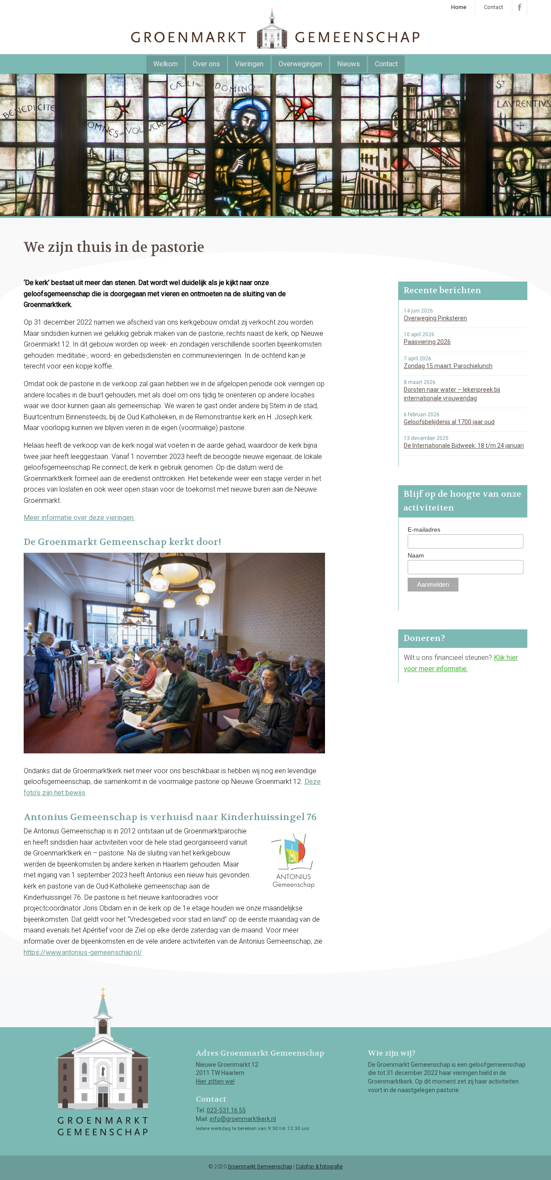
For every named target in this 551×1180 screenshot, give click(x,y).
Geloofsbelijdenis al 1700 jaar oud (449, 421)
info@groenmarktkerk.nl (243, 1118)
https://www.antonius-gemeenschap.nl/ (83, 952)
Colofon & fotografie (319, 1167)
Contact (493, 7)
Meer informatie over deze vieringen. (79, 518)
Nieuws (348, 64)
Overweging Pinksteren (435, 318)
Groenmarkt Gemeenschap (260, 1167)
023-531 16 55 (226, 1110)
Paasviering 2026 (427, 341)
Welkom (165, 64)
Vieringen (249, 64)
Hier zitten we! (215, 1081)
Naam (416, 555)
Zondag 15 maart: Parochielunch (448, 365)
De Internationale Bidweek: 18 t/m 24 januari (464, 445)
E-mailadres (424, 529)
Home (458, 7)
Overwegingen (300, 64)
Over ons (206, 64)
